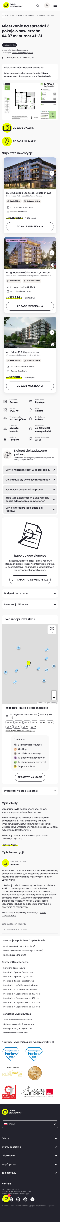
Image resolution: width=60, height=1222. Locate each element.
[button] (52, 173)
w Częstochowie (43, 76)
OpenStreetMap (51, 703)
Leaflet (40, 703)
